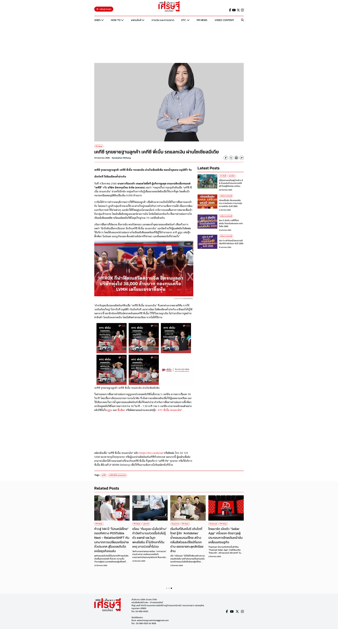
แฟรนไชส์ (136, 20)
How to (116, 20)
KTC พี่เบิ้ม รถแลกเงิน (169, 410)
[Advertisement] (169, 42)
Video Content (224, 20)
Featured (175, 523)
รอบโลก (232, 176)
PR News (202, 20)
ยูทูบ (109, 410)
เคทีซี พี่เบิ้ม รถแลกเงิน (117, 475)
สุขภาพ (146, 523)
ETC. (183, 20)
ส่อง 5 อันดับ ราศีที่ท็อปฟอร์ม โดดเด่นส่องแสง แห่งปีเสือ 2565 (231, 223)
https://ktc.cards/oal (151, 453)
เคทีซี (104, 475)
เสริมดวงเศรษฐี (226, 196)
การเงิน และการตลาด (163, 20)
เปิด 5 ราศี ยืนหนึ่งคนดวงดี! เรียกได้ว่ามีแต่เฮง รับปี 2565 (231, 242)
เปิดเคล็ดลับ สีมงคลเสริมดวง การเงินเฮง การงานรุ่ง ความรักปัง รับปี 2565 (230, 203)
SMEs (97, 20)
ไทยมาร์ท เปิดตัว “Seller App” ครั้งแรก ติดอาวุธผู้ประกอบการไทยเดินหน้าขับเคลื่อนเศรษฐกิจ (225, 535)
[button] (166, 588)
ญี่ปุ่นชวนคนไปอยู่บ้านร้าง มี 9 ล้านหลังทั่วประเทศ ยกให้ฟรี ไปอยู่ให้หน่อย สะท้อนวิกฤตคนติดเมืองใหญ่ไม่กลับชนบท (231, 186)
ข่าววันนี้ (223, 176)
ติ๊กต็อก (122, 410)
